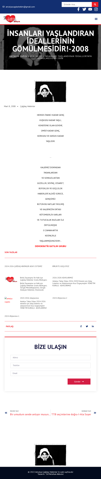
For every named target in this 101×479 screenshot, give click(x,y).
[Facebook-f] (78, 9)
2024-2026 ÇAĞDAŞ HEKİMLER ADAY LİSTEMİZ (23, 266)
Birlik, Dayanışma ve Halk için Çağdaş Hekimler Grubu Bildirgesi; (33, 278)
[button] (96, 19)
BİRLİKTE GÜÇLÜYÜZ (60, 266)
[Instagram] (96, 9)
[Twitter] (84, 9)
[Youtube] (90, 9)
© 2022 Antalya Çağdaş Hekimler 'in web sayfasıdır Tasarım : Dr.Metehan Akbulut (50, 473)
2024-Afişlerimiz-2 (59, 298)
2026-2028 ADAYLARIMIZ (62, 277)
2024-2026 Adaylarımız (29, 298)
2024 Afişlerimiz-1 (12, 316)
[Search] (95, 4)
